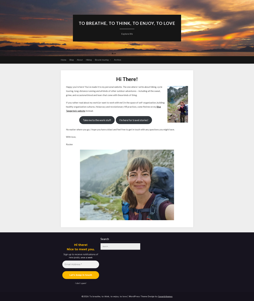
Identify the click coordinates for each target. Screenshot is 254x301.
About (80, 59)
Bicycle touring (102, 59)
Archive (117, 59)
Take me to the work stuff (97, 120)
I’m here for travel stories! (133, 120)
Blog (72, 59)
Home (63, 59)
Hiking (89, 59)
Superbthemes (165, 296)
